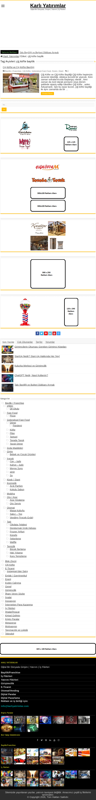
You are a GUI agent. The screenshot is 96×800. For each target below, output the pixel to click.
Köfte (12, 429)
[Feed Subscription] (95, 62)
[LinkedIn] (50, 333)
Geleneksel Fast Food (41, 71)
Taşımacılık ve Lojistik (16, 630)
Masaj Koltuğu (17, 510)
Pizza (12, 415)
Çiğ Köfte (26, 71)
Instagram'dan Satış (17, 571)
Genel (8, 586)
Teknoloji (9, 633)
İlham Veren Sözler (15, 593)
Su (11, 475)
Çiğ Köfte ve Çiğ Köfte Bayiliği (18, 67)
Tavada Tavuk (17, 440)
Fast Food (12, 413)
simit (12, 472)
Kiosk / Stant (57, 71)
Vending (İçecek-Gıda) (21, 517)
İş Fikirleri (10, 608)
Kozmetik (12, 483)
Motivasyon (11, 626)
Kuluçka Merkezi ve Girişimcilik (30, 365)
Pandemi (17, 425)
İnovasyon (10, 601)
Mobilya (11, 493)
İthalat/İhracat (12, 612)
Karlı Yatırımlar (48, 5)
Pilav (12, 433)
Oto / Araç (12, 497)
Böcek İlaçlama (18, 549)
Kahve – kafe (17, 465)
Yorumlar (50, 342)
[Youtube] (54, 333)
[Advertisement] (48, 27)
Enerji (8, 579)
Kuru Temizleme (18, 556)
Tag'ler (39, 342)
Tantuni (13, 436)
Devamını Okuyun (47, 93)
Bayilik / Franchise (13, 71)
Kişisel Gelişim (12, 615)
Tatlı (9, 521)
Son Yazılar (8, 342)
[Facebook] (37, 333)
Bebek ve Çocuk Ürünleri (23, 454)
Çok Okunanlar (25, 342)
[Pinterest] (46, 333)
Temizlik (11, 546)
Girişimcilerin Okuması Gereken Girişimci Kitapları (40, 346)
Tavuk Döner (16, 443)
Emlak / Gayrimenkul (16, 575)
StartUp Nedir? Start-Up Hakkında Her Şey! (37, 356)
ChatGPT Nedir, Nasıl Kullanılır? (31, 375)
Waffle (13, 542)
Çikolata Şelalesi (18, 524)
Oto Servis (15, 503)
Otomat (11, 507)
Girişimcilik (10, 590)
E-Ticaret (10, 568)
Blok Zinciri (10, 561)
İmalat (8, 597)
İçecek (10, 458)
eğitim (10, 406)
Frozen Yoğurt (17, 531)
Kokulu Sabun (17, 489)
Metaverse (10, 622)
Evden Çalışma (13, 583)
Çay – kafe (15, 461)
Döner (13, 422)
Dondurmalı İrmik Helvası (23, 528)
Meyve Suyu (16, 468)
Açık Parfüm (16, 486)
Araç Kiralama (17, 500)
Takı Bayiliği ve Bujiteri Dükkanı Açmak (39, 52)
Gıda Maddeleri (15, 448)
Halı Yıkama (16, 552)
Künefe (13, 535)
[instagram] (58, 333)
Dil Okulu (14, 408)
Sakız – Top (16, 514)
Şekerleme (15, 538)
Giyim (10, 451)
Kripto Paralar (12, 619)
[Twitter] (42, 333)
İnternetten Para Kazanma (19, 604)
